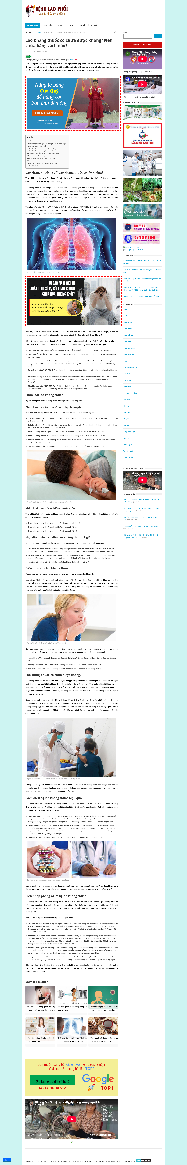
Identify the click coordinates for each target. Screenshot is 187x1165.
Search (125, 33)
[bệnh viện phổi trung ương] (142, 112)
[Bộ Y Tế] (142, 227)
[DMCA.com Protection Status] (143, 1161)
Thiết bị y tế (127, 444)
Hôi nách (126, 412)
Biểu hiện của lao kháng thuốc (38, 156)
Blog (70, 25)
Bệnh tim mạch (129, 348)
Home (39, 32)
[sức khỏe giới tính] (142, 135)
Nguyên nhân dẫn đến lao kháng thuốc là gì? (44, 153)
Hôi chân (126, 399)
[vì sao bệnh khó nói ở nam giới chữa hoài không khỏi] (73, 328)
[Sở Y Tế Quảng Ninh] (142, 239)
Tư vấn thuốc (128, 451)
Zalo (6, 1160)
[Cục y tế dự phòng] (131, 247)
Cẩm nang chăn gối (130, 367)
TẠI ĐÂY (72, 59)
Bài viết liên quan (37, 166)
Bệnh (59, 25)
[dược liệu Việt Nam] (142, 190)
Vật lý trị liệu (128, 457)
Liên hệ (94, 25)
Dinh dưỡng (127, 387)
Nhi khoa (126, 425)
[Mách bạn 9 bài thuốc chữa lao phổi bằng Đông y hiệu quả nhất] (103, 1026)
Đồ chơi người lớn (130, 393)
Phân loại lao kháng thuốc (37, 146)
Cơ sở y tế (127, 374)
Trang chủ (33, 25)
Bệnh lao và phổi (129, 329)
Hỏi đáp (82, 25)
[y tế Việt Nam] (142, 211)
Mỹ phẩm (127, 419)
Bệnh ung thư (128, 354)
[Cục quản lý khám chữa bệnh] (135, 250)
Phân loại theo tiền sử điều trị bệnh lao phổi (45, 149)
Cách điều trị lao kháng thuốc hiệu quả (41, 161)
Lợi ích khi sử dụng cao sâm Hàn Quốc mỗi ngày (141, 296)
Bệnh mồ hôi (128, 335)
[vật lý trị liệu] (142, 163)
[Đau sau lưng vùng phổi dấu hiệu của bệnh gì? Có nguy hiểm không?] (40, 995)
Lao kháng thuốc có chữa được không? (42, 158)
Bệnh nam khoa (129, 341)
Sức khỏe (126, 438)
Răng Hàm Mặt (129, 432)
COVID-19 (127, 380)
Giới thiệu (48, 25)
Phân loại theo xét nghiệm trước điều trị (44, 151)
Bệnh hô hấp (128, 322)
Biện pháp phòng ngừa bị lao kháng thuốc (42, 163)
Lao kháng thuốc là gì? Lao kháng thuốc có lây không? (47, 144)
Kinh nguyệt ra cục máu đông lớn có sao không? (141, 526)
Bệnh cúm (127, 316)
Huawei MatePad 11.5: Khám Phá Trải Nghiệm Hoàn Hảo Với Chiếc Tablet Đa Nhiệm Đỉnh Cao (141, 288)
